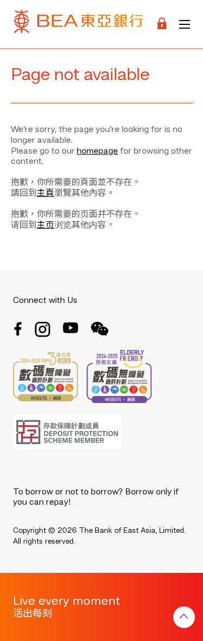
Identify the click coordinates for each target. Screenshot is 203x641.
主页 (45, 225)
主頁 (45, 193)
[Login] (162, 24)
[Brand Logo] (78, 24)
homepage (97, 151)
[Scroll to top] (184, 617)
